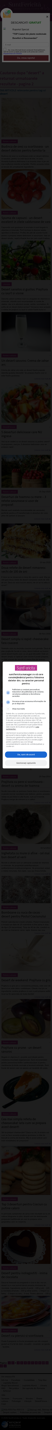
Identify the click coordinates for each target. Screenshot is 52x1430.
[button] (26, 709)
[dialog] (26, 715)
